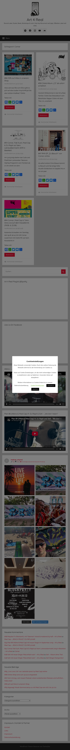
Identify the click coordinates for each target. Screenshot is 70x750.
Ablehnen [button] (35, 389)
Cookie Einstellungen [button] (37, 385)
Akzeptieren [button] (50, 385)
